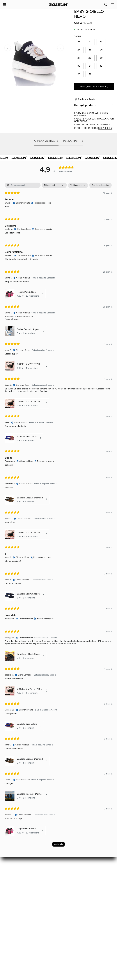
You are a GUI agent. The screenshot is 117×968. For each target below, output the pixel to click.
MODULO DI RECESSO (17, 900)
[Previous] (8, 48)
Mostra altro (58, 844)
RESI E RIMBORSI (14, 905)
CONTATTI (9, 932)
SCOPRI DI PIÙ (105, 128)
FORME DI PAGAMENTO (17, 921)
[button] (106, 4)
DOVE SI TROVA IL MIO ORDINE (22, 889)
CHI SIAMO (9, 910)
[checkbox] (100, 185)
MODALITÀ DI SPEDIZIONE (19, 916)
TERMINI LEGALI (13, 926)
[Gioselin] (58, 4)
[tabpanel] (58, 516)
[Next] (60, 48)
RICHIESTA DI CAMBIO (16, 895)
